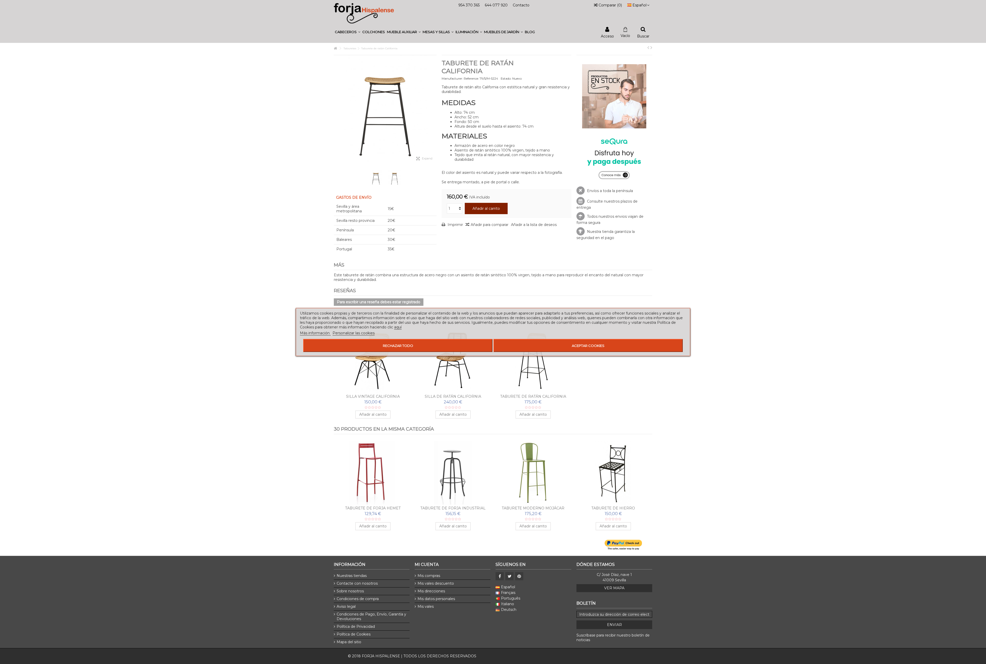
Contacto (521, 5)
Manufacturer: (452, 78)
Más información (315, 333)
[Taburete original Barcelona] (533, 473)
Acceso (607, 36)
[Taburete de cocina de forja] (453, 473)
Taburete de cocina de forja (453, 508)
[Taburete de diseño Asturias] (373, 473)
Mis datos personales (436, 598)
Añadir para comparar (489, 224)
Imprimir (455, 224)
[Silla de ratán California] (453, 361)
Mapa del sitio (349, 642)
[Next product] (651, 47)
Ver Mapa (614, 588)
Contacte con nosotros (357, 583)
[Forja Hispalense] (364, 13)
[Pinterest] (519, 576)
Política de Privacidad (356, 626)
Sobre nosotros (350, 591)
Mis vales (426, 606)
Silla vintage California (373, 396)
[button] (347, 32)
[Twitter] (509, 576)
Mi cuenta (427, 564)
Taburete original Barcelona (533, 508)
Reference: (471, 78)
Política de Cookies (354, 634)
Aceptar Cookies (588, 346)
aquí (398, 327)
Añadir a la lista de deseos (534, 224)
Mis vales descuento (436, 583)
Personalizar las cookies (354, 333)
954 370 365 (469, 5)
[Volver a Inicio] (335, 48)
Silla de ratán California (453, 396)
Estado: (506, 78)
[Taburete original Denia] (613, 473)
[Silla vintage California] (373, 361)
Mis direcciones (431, 591)
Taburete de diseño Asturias (372, 508)
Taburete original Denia (613, 508)
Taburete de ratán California (533, 396)
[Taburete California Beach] (376, 178)
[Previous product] (648, 47)
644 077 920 (496, 5)
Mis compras (429, 575)
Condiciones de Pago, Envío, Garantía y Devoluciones (371, 616)
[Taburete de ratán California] (533, 361)
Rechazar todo (398, 346)
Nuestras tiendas (352, 575)
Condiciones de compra (358, 598)
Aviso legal (346, 606)
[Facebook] (500, 576)
